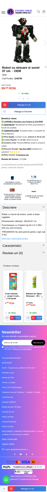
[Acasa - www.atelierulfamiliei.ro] (19, 11)
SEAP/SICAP (7, 363)
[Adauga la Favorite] (7, 318)
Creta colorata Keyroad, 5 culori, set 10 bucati (12, 296)
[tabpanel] (23, 40)
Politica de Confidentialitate (22, 349)
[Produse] (3, 12)
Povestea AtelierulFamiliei (11, 358)
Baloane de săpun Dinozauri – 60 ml (34, 295)
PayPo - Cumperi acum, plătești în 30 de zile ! (18, 368)
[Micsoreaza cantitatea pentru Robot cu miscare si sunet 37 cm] (19, 98)
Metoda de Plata (8, 377)
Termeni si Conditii (8, 382)
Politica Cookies (8, 426)
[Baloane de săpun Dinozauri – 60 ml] (34, 281)
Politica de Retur (8, 417)
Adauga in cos (24, 105)
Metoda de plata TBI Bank (11, 407)
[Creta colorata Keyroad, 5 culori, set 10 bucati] (13, 281)
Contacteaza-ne (7, 397)
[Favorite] (4, 488)
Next (45, 42)
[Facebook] (14, 454)
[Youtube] (20, 454)
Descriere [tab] (9, 207)
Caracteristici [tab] (12, 246)
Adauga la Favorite (23, 111)
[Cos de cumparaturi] (43, 11)
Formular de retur (8, 412)
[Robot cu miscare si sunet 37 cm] (23, 40)
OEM (4, 75)
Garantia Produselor (9, 422)
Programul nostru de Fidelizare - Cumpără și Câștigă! (21, 392)
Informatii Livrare (8, 373)
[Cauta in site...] (38, 11)
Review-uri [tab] (13, 253)
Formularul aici (22, 155)
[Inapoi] (45, 67)
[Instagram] (32, 454)
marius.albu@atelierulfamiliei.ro (16, 449)
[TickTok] (26, 454)
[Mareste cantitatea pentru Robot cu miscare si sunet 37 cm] (28, 98)
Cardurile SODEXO (9, 402)
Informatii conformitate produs (15, 239)
